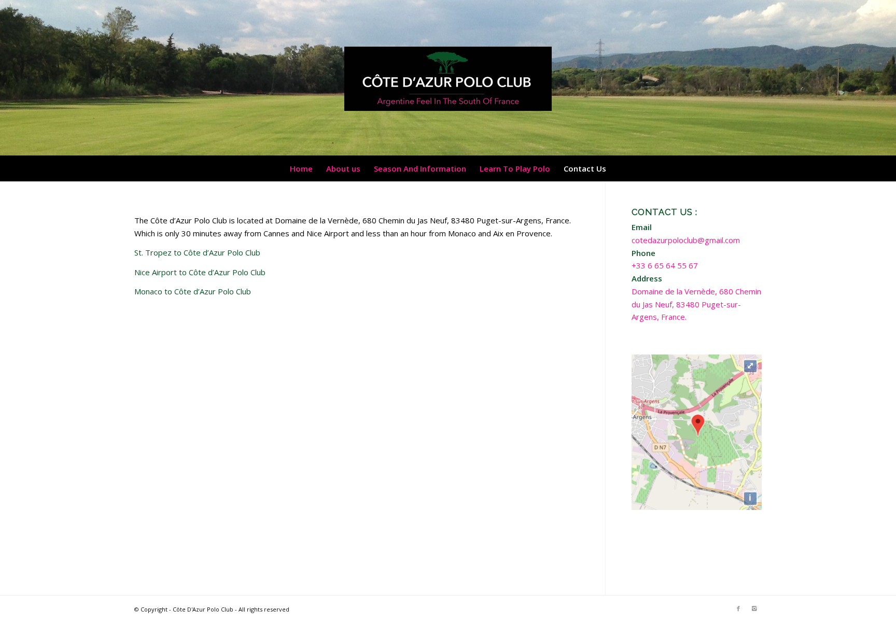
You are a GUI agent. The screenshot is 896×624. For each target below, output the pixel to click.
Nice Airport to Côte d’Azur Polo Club (199, 272)
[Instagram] (754, 608)
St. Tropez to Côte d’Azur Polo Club (197, 252)
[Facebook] (738, 608)
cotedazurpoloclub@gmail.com (686, 240)
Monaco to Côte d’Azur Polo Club (192, 291)
